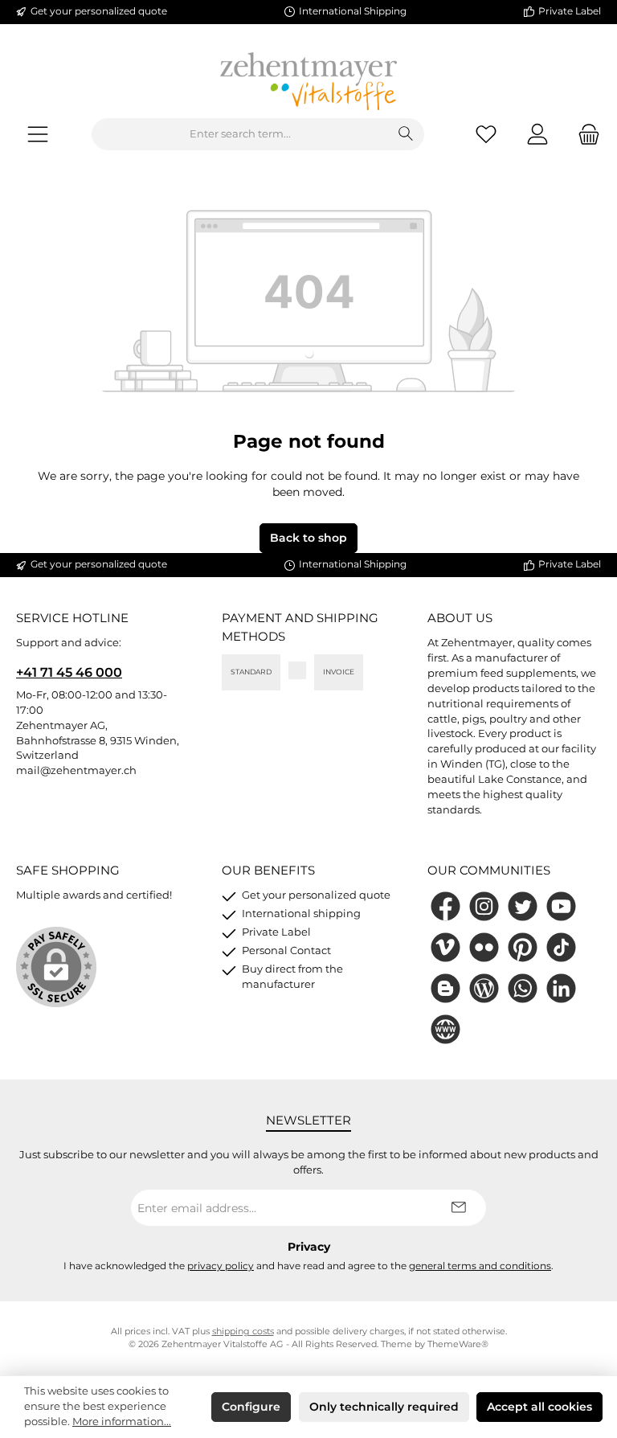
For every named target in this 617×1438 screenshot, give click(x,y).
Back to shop (308, 537)
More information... (121, 1421)
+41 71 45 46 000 (69, 672)
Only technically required (384, 1406)
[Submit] (458, 1208)
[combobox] (240, 134)
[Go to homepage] (308, 81)
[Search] (406, 134)
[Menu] (37, 134)
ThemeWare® (457, 1344)
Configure (251, 1406)
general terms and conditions (480, 1266)
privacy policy (220, 1266)
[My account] (537, 134)
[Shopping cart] (584, 134)
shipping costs (243, 1331)
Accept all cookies (539, 1406)
